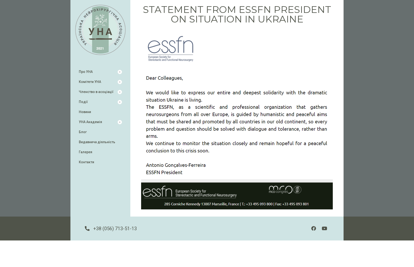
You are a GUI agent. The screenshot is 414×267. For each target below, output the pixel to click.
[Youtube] (324, 228)
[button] (100, 72)
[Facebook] (313, 228)
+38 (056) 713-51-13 (115, 228)
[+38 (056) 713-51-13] (87, 228)
